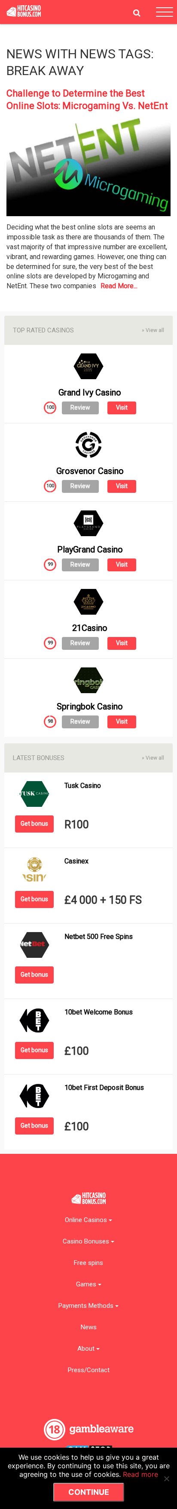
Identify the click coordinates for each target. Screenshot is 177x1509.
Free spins (88, 1263)
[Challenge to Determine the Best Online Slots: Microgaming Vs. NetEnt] (88, 169)
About (86, 1349)
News (89, 1327)
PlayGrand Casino (90, 549)
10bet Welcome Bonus (98, 1012)
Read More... (119, 286)
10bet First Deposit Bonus (104, 1088)
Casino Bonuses (87, 1241)
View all (153, 330)
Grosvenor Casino (90, 471)
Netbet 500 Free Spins (98, 937)
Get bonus (34, 823)
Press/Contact (89, 1370)
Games (87, 1284)
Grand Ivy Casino (89, 392)
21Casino (89, 628)
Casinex (76, 861)
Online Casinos (87, 1220)
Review (80, 407)
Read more (140, 1474)
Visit (122, 407)
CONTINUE (88, 1492)
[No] (166, 1478)
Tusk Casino (82, 786)
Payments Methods (86, 1306)
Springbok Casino (90, 706)
